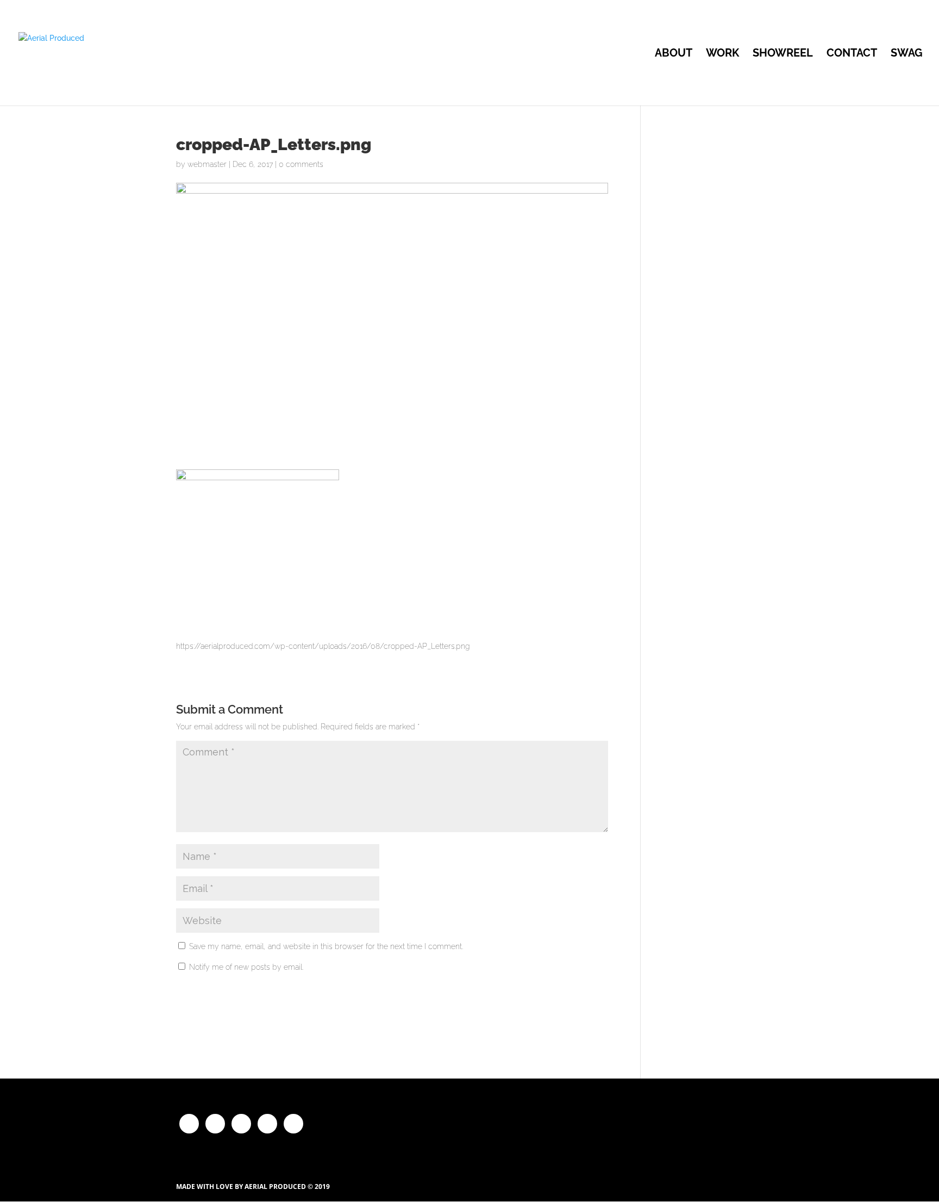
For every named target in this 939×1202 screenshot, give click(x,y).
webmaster (207, 164)
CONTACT (852, 54)
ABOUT (673, 54)
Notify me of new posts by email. (246, 967)
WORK (722, 54)
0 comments (301, 164)
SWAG (907, 54)
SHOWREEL (783, 54)
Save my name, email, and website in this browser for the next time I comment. (326, 946)
